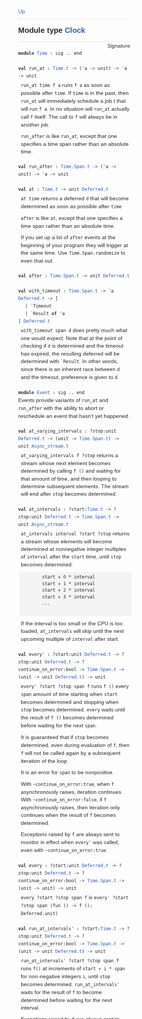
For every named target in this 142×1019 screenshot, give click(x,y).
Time (42, 53)
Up (21, 11)
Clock (75, 30)
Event (43, 392)
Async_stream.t (50, 446)
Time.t (61, 68)
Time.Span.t (75, 166)
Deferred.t (95, 189)
